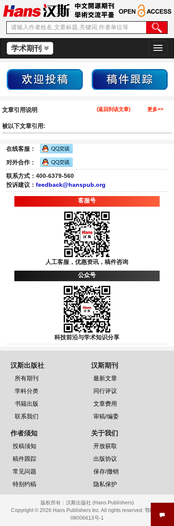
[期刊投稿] (45, 78)
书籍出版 (26, 403)
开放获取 (105, 446)
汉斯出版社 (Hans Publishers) (100, 503)
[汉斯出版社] (36, 10)
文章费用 (105, 403)
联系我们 (26, 416)
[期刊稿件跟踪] (130, 78)
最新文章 (105, 378)
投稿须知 (24, 446)
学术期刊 (27, 48)
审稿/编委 (106, 416)
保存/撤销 (106, 471)
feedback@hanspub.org (71, 184)
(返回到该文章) (113, 109)
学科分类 (26, 391)
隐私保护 (105, 484)
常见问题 (24, 471)
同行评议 (105, 391)
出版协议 (105, 458)
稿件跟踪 (24, 458)
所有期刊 (26, 378)
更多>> (155, 109)
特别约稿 (24, 484)
